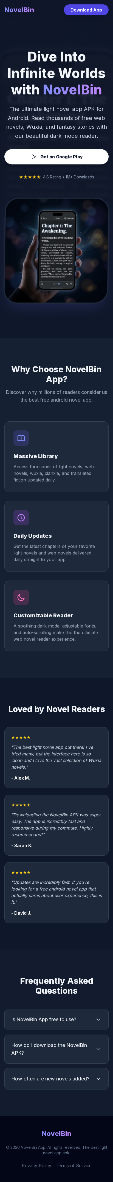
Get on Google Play (61, 156)
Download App (86, 10)
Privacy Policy (36, 1165)
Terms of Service (74, 1165)
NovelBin (19, 10)
